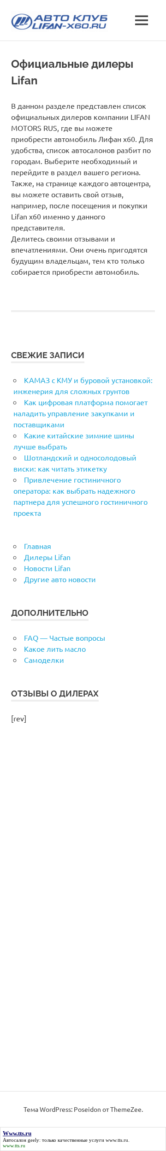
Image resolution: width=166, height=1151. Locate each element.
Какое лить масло (55, 648)
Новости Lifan (47, 568)
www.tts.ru (117, 1140)
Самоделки (44, 659)
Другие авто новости (60, 579)
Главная (37, 545)
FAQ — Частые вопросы (64, 637)
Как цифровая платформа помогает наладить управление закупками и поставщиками (80, 413)
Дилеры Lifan (47, 556)
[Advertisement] (83, 917)
